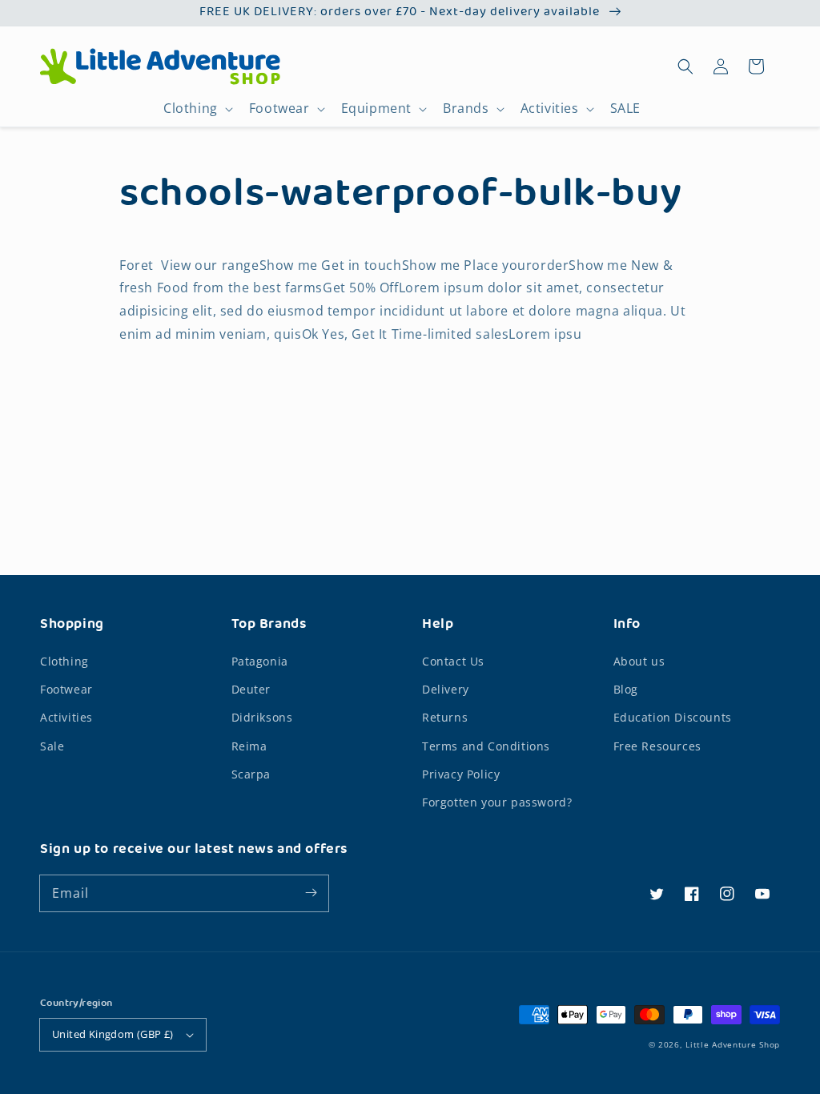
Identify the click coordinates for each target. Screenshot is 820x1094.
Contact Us (453, 661)
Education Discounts (672, 717)
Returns (445, 717)
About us (639, 661)
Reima (249, 746)
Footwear (279, 108)
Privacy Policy (461, 774)
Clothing (190, 108)
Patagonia (259, 661)
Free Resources (657, 746)
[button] (685, 66)
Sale (52, 746)
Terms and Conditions (486, 746)
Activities (550, 108)
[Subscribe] (310, 893)
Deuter (251, 689)
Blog (625, 689)
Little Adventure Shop (732, 1044)
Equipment (376, 108)
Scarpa (251, 774)
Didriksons (262, 717)
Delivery (445, 689)
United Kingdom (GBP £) (113, 1034)
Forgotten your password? (497, 802)
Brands (466, 108)
